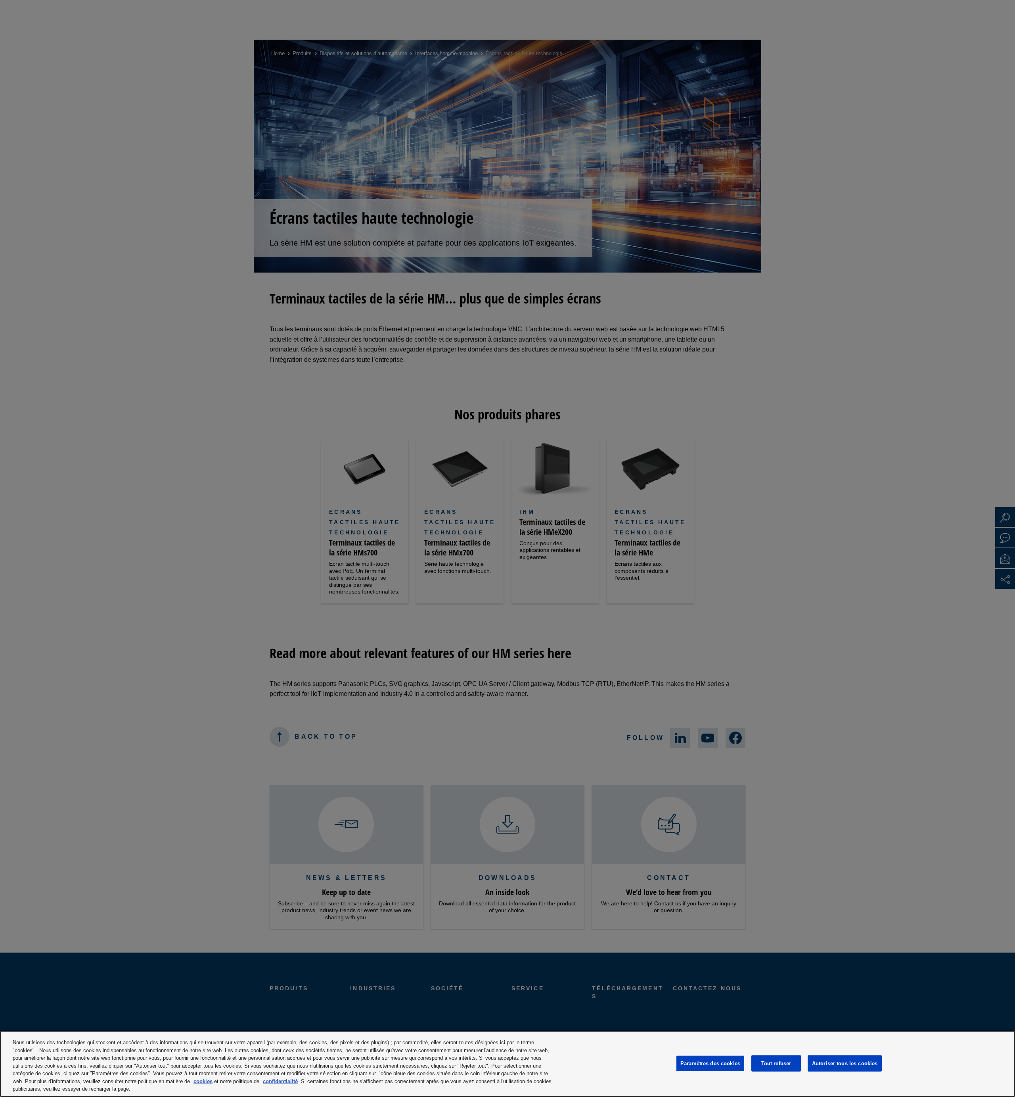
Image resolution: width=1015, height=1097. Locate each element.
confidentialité (280, 1081)
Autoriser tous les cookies (844, 1063)
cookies (203, 1081)
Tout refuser (776, 1063)
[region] (507, 1064)
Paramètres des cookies (710, 1063)
